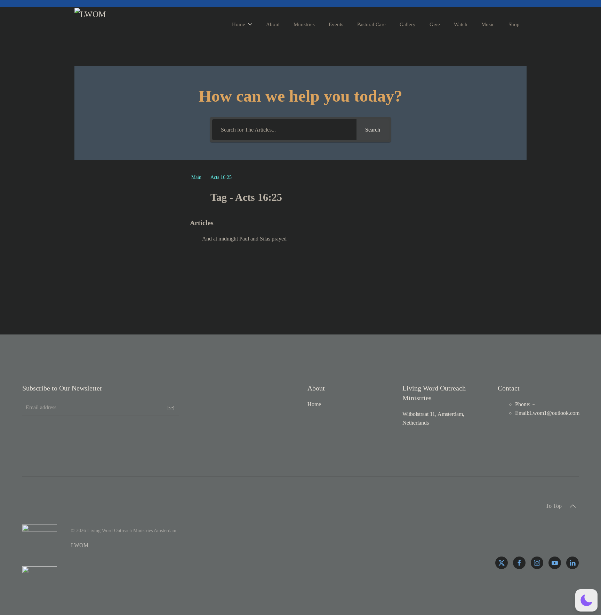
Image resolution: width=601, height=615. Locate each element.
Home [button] (238, 24)
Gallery (408, 24)
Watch (460, 24)
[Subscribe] (171, 408)
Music (488, 24)
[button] (573, 506)
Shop (514, 24)
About (273, 24)
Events (336, 24)
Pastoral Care (371, 24)
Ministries (304, 24)
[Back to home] (92, 24)
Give (435, 24)
